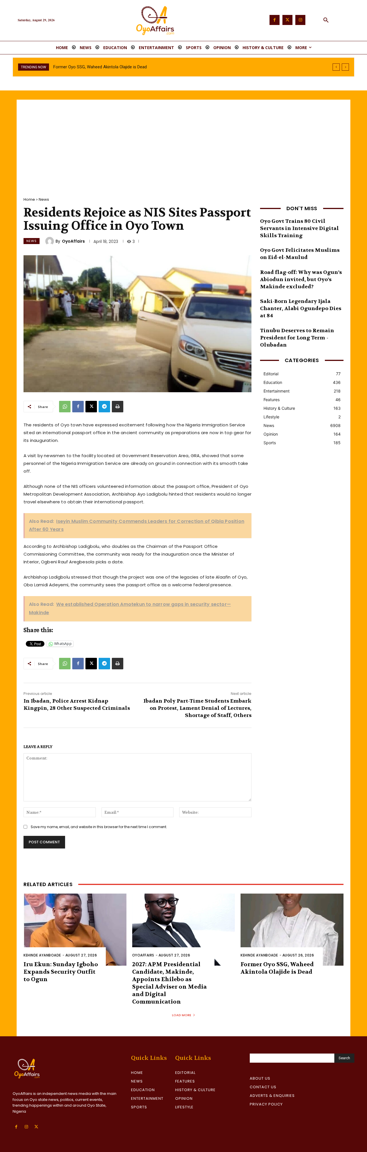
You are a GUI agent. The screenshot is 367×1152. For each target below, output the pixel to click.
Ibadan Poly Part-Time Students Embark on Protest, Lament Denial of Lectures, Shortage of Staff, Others (197, 708)
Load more (181, 1015)
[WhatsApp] (65, 406)
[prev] (336, 67)
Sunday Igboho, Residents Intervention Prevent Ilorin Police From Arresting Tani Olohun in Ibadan (144, 66)
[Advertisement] (183, 143)
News (44, 199)
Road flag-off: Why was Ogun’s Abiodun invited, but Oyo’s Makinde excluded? (301, 279)
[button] (326, 20)
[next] (345, 67)
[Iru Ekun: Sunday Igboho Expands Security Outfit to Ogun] (75, 930)
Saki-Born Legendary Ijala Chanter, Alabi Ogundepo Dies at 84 (300, 308)
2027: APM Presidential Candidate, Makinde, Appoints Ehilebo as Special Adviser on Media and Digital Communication (169, 983)
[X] (91, 406)
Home (29, 199)
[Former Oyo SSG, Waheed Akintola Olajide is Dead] (292, 930)
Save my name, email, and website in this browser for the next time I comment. (99, 826)
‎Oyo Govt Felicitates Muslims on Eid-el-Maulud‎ (299, 254)
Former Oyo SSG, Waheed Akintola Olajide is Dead (277, 968)
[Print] (117, 406)
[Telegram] (104, 406)
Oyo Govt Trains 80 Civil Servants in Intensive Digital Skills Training (299, 228)
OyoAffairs (73, 241)
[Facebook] (275, 20)
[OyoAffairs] (50, 241)
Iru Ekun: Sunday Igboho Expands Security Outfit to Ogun (61, 972)
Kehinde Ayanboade (42, 955)
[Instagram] (300, 20)
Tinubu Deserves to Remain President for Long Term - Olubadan (297, 337)
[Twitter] (287, 20)
